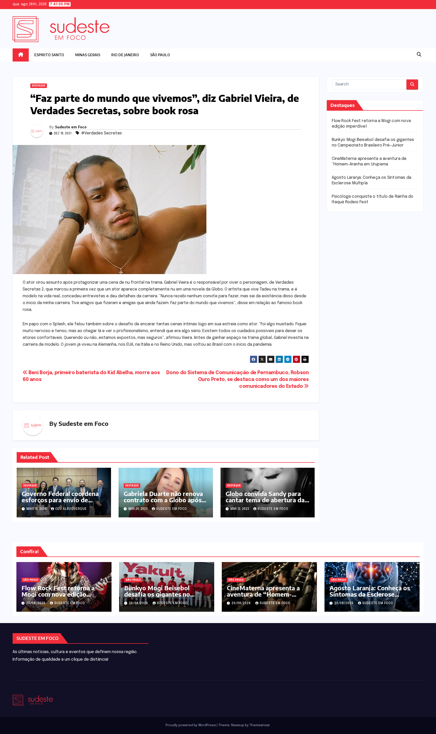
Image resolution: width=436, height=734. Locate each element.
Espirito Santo (49, 55)
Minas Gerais (87, 55)
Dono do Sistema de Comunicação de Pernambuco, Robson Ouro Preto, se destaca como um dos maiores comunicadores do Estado (237, 379)
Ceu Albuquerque (71, 509)
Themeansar (260, 725)
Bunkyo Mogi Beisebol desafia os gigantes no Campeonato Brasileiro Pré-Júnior (164, 597)
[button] (419, 54)
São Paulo (160, 55)
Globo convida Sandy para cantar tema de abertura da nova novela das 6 (265, 500)
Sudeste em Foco (71, 127)
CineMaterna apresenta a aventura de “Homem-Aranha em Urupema (263, 594)
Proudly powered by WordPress (191, 725)
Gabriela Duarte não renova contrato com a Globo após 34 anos (163, 500)
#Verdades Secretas (101, 133)
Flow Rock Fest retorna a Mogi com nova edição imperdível (58, 594)
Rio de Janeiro (125, 55)
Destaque (38, 85)
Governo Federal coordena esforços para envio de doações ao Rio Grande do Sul (60, 503)
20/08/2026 (36, 603)
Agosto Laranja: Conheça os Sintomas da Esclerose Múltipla (370, 594)
